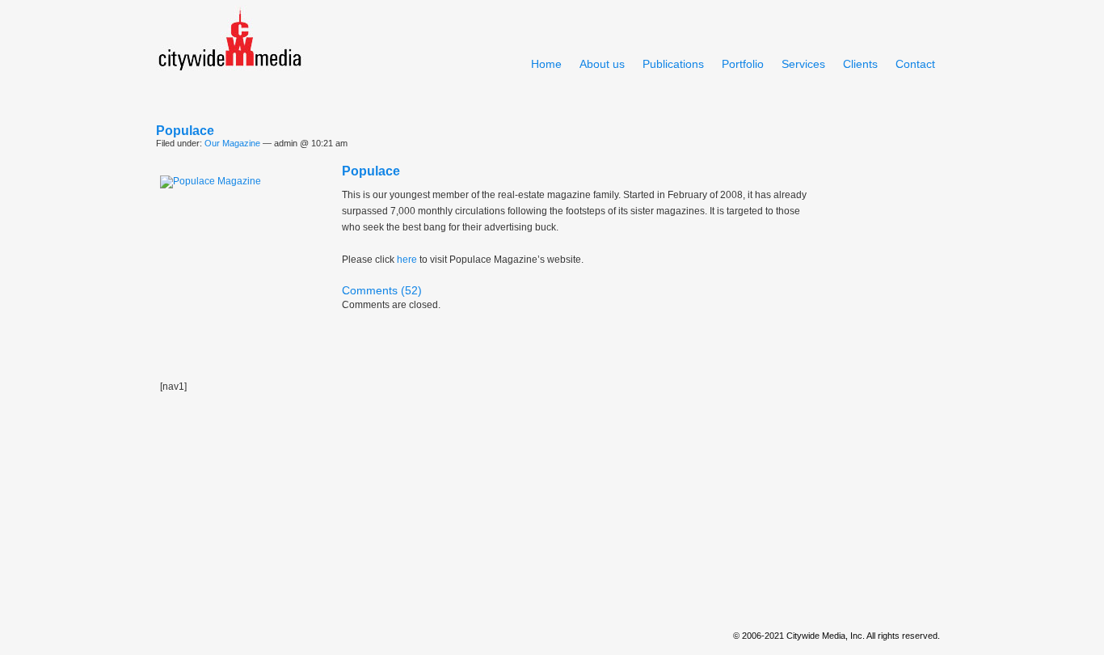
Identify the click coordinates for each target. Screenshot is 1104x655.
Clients (860, 63)
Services (803, 63)
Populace (185, 130)
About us (602, 63)
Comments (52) (382, 290)
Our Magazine (232, 143)
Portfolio (743, 63)
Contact (915, 63)
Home (546, 63)
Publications (673, 63)
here (407, 259)
